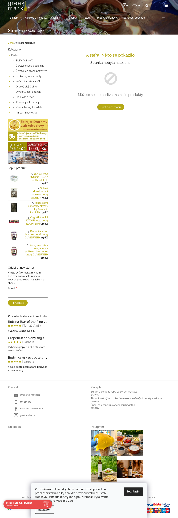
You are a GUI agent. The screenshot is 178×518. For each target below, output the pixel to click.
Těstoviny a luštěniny (27, 102)
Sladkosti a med (24, 97)
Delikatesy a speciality (28, 76)
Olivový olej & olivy (26, 86)
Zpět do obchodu (111, 107)
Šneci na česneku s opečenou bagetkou (113, 405)
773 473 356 (25, 402)
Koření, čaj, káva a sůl (27, 81)
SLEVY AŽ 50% (24, 60)
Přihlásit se (18, 302)
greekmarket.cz (27, 415)
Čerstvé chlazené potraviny (31, 71)
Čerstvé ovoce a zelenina (29, 65)
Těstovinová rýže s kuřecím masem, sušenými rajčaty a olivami (126, 398)
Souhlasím (133, 491)
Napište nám (149, 497)
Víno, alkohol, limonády (28, 107)
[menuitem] (15, 18)
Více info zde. (64, 500)
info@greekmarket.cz (30, 395)
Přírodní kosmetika (26, 112)
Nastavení (44, 509)
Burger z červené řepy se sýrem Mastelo (114, 391)
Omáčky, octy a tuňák (28, 91)
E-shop (15, 55)
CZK (135, 5)
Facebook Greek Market (31, 408)
